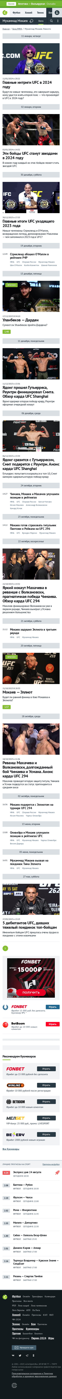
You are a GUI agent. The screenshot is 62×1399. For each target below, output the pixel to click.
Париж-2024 (38, 1338)
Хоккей (28, 12)
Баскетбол (28, 1333)
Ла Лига (36, 1310)
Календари (50, 1296)
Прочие (16, 1333)
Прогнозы (17, 1301)
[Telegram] (27, 1355)
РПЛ (14, 1305)
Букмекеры (32, 1329)
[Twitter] (20, 1355)
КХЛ (45, 1314)
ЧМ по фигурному (20, 1338)
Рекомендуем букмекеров (19, 1056)
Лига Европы (18, 1310)
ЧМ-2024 (16, 1319)
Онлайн (26, 1296)
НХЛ (51, 1314)
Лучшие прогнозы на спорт (17, 1164)
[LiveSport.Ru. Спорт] (5, 1298)
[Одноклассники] (34, 1355)
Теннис (40, 12)
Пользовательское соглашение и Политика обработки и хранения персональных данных (34, 1375)
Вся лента (28, 1301)
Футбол (16, 12)
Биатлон (38, 1333)
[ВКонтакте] (13, 1355)
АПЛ (28, 1310)
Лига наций (23, 1305)
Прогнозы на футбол (50, 1164)
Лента (40, 20)
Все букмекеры (11, 1149)
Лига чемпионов (39, 1305)
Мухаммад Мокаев (15, 21)
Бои (33, 1324)
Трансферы (37, 1296)
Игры (51, 1338)
